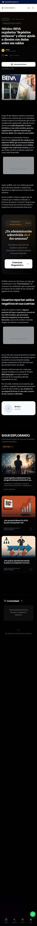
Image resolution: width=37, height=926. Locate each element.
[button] (18, 165)
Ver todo (6, 446)
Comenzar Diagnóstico (17, 263)
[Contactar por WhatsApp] (32, 914)
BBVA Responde (7, 374)
